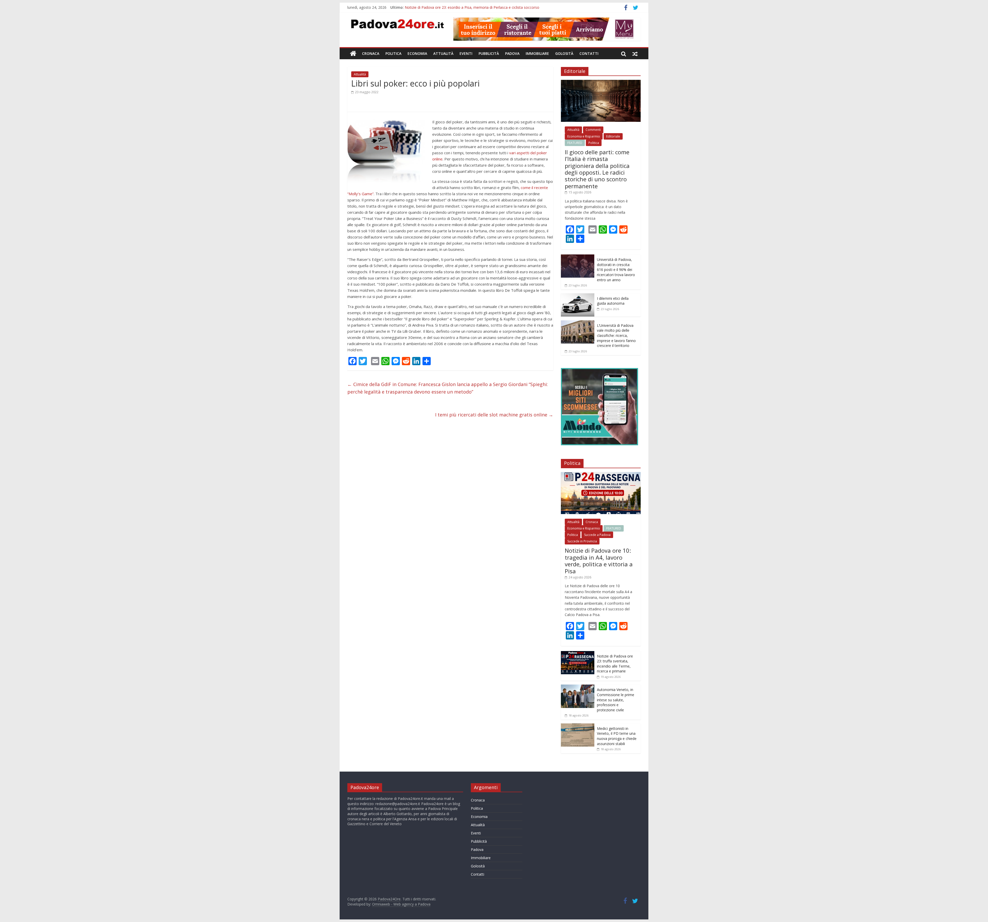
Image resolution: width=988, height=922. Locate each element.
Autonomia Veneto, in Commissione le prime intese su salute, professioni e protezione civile (615, 699)
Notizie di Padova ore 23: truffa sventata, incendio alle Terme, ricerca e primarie (615, 664)
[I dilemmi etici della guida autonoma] (577, 296)
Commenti (593, 129)
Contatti (588, 53)
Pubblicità (489, 53)
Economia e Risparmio (583, 136)
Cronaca (370, 53)
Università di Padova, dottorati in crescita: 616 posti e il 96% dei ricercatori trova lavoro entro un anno (616, 269)
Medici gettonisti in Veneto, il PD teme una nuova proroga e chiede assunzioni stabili (617, 736)
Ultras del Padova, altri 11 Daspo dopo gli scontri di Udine (453, 7)
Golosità (564, 53)
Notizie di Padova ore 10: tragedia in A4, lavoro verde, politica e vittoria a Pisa (599, 561)
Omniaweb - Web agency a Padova (401, 904)
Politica (393, 53)
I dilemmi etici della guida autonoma (613, 301)
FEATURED (574, 143)
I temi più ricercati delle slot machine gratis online (494, 415)
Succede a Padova (597, 535)
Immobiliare (537, 53)
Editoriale (613, 136)
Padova (512, 53)
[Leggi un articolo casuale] (635, 53)
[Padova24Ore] (353, 53)
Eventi (466, 53)
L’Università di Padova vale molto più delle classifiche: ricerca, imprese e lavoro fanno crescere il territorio (616, 335)
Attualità (443, 53)
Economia (417, 53)
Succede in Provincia (582, 541)
